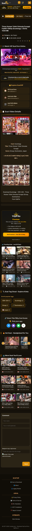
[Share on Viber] (13, 326)
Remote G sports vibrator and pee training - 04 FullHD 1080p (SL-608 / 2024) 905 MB (23, 284)
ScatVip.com (9, 16)
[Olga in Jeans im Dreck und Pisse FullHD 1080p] (9, 278)
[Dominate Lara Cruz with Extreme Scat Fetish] (23, 264)
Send (26, 464)
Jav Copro (19, 16)
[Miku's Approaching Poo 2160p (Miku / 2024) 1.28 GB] (8, 397)
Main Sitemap (16, 519)
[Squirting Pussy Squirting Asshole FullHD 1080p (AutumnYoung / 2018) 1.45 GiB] (11, 341)
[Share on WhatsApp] (18, 326)
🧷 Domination (17, 305)
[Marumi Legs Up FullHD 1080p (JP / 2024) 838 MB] (9, 250)
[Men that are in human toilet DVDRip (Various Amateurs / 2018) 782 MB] (23, 397)
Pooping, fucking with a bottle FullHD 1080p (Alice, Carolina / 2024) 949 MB (23, 256)
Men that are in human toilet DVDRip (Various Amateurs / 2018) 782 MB (23, 403)
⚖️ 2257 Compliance (16, 507)
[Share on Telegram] (8, 326)
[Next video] (28, 343)
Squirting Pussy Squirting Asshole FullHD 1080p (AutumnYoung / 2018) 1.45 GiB (11, 348)
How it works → (16, 239)
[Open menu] (29, 2)
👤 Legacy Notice (16, 488)
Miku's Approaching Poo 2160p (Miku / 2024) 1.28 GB (7, 403)
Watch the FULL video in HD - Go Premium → (16, 72)
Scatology (18, 300)
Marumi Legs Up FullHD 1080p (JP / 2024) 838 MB (8, 256)
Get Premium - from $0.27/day (16, 234)
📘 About (16, 485)
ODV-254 (5, 300)
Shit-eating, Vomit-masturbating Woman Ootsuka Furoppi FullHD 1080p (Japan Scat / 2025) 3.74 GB (24, 368)
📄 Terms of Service (16, 500)
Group (4, 305)
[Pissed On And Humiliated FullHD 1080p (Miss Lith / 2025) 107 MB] (9, 264)
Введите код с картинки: (9, 448)
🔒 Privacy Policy (16, 497)
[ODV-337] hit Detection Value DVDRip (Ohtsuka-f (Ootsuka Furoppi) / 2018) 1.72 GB (7, 368)
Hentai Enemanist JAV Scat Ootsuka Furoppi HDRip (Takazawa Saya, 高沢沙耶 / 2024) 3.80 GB (8, 386)
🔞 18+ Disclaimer (16, 504)
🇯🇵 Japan (5, 310)
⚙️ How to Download (16, 482)
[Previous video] (3, 343)
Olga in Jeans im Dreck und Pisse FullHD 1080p (8, 284)
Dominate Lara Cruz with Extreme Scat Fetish (23, 270)
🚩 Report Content (16, 510)
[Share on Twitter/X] (23, 326)
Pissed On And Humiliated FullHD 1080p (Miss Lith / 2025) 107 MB (8, 270)
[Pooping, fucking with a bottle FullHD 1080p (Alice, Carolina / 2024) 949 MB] (23, 250)
